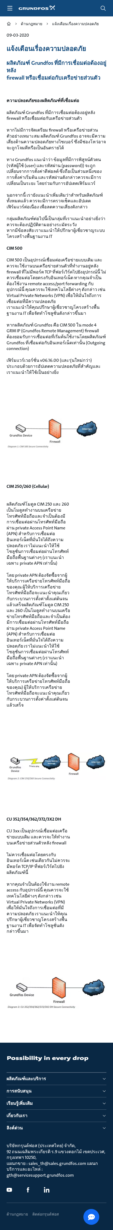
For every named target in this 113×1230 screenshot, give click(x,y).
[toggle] (9, 8)
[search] (103, 8)
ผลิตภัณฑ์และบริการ (26, 1079)
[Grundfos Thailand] (9, 24)
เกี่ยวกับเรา (17, 1115)
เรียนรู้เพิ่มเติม (20, 1103)
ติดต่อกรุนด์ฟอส (45, 1214)
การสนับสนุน (19, 1091)
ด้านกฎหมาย (17, 1214)
